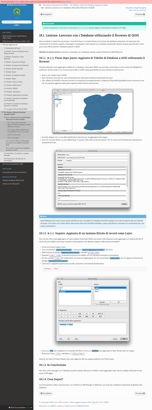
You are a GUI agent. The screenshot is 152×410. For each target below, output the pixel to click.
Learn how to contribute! (137, 10)
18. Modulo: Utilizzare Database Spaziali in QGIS (15, 113)
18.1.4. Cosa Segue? (13, 137)
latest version (66, 2)
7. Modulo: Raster (10, 72)
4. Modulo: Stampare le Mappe (14, 62)
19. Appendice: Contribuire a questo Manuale (16, 154)
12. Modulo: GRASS (11, 88)
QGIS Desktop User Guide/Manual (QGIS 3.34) (14, 37)
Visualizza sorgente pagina (136, 8)
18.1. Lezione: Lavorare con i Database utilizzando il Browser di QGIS (18, 118)
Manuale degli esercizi (10, 45)
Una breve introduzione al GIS (13, 164)
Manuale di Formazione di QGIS (55, 5)
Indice (16, 25)
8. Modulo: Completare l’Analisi (14, 75)
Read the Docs (83, 406)
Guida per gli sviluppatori (11, 184)
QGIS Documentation (17, 5)
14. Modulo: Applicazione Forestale (16, 95)
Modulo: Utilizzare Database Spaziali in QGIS (89, 5)
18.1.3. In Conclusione (14, 134)
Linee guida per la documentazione (14, 172)
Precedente (47, 14)
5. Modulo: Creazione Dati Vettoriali (16, 65)
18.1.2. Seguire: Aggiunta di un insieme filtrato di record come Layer (18, 130)
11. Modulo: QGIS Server (12, 85)
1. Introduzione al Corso (12, 48)
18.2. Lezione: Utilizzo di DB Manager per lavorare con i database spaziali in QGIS (17, 143)
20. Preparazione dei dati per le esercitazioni (14, 160)
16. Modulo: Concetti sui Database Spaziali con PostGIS (16, 105)
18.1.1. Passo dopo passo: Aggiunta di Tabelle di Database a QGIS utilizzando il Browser (18, 124)
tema (67, 406)
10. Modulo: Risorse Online (13, 82)
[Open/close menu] (1, 45)
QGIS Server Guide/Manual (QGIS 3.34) (16, 41)
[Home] (40, 5)
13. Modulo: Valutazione (12, 92)
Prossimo (139, 14)
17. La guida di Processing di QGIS (15, 109)
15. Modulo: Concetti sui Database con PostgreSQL (16, 99)
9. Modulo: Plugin (10, 78)
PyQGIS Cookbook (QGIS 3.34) (13, 180)
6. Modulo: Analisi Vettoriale (13, 69)
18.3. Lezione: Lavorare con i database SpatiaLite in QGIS (18, 149)
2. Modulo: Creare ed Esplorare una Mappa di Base (16, 52)
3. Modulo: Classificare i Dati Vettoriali (14, 58)
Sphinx (53, 406)
